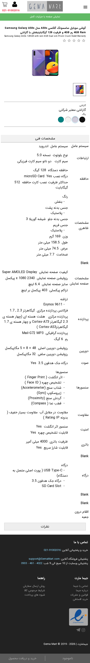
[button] (15, 5)
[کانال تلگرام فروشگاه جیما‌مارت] (78, 631)
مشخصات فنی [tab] (45, 138)
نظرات (45, 526)
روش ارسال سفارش (34, 586)
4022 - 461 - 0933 (31, 563)
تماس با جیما (80, 586)
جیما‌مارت (82, 644)
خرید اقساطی (80, 599)
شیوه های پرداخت (34, 595)
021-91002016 (10, 10)
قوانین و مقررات (79, 595)
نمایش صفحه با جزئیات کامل (45, 17)
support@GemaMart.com (44, 559)
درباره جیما (82, 590)
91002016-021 (52, 550)
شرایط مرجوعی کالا (34, 590)
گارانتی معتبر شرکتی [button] (72, 110)
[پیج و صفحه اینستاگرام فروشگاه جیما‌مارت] (83, 632)
